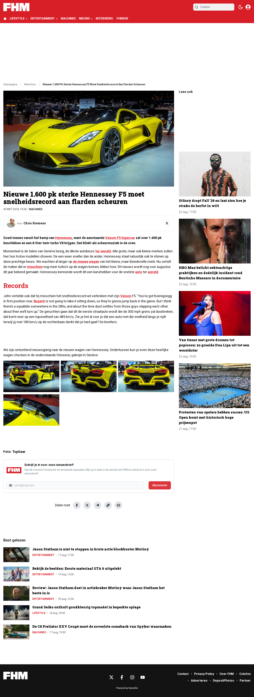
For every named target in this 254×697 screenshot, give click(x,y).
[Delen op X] (87, 505)
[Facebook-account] (122, 677)
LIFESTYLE (17, 18)
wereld (153, 272)
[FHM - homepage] (16, 7)
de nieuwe (80, 261)
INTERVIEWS (105, 18)
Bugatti (39, 301)
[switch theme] (240, 7)
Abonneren (159, 485)
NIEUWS (84, 18)
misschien (35, 267)
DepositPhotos (223, 680)
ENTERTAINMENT (42, 18)
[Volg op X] (167, 223)
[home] (5, 18)
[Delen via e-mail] (118, 505)
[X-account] (111, 677)
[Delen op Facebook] (77, 505)
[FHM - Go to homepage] (15, 675)
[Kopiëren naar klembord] (108, 505)
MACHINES (68, 18)
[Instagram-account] (132, 677)
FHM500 (122, 18)
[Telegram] (97, 505)
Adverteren (199, 680)
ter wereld (103, 251)
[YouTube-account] (142, 677)
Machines (36, 209)
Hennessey (63, 238)
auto (138, 272)
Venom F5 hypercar (120, 238)
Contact (183, 674)
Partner (245, 680)
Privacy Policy (204, 674)
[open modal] (248, 7)
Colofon (245, 674)
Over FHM (227, 674)
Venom (125, 296)
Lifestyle (39, 613)
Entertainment (43, 555)
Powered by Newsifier (127, 688)
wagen (94, 261)
